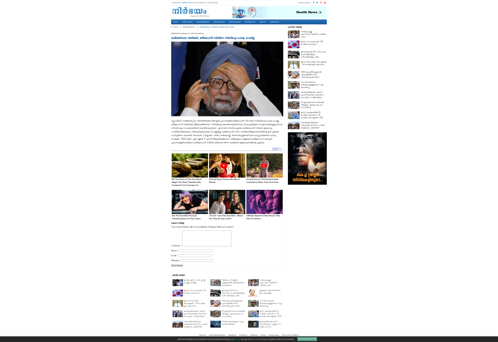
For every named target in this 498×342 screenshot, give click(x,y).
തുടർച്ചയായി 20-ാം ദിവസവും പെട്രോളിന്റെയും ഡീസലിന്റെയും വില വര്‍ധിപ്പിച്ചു (313, 56)
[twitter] (317, 3)
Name (174, 251)
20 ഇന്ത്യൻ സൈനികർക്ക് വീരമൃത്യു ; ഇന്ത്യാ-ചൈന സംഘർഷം (312, 105)
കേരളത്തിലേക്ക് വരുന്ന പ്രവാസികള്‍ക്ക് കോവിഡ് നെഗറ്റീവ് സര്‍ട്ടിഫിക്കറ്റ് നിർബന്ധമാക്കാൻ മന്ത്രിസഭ (313, 96)
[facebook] (313, 3)
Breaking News (189, 27)
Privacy (263, 335)
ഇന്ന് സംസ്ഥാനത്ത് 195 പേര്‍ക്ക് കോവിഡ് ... (312, 43)
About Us (202, 335)
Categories (232, 335)
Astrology (274, 22)
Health (263, 22)
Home (175, 22)
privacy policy (274, 335)
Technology (250, 22)
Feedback (254, 335)
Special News (219, 22)
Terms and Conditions (290, 335)
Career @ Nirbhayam (217, 335)
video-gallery (235, 22)
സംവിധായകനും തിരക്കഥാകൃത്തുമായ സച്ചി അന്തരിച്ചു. (312, 85)
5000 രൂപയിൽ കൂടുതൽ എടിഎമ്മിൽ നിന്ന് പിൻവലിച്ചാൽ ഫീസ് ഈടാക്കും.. (311, 76)
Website (175, 261)
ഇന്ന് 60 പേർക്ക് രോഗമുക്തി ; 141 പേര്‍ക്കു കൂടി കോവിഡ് (313, 63)
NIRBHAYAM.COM (188, 2)
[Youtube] (325, 3)
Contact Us (243, 335)
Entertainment (203, 22)
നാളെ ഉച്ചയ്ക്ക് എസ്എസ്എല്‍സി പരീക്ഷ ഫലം (313, 34)
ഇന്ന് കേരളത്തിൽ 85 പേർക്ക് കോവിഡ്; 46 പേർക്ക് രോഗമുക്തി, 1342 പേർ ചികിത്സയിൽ (312, 116)
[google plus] (321, 3)
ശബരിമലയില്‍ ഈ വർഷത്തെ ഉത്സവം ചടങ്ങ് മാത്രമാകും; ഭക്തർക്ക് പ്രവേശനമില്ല (313, 127)
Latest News (187, 22)
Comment (176, 246)
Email (174, 256)
